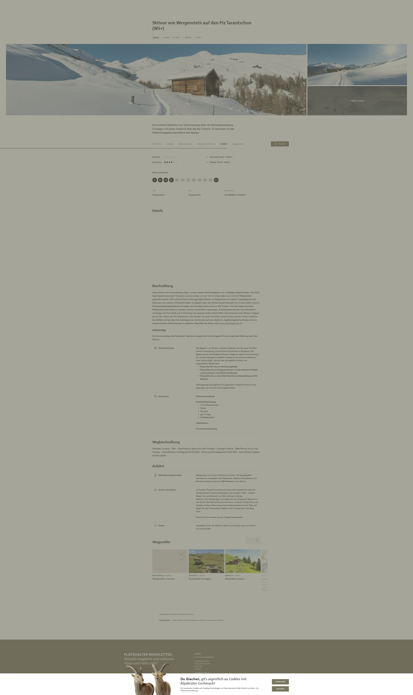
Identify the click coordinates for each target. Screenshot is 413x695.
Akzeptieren (280, 682)
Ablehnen (280, 689)
